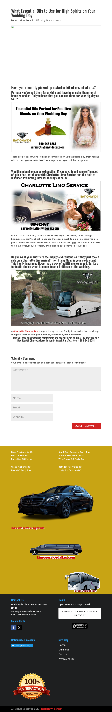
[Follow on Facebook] (13, 627)
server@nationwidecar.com (26, 611)
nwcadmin (20, 20)
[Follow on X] (19, 627)
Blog (43, 20)
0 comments (54, 20)
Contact (63, 654)
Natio (44, 709)
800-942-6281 (29, 614)
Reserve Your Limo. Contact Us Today (79, 613)
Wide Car (56, 709)
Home (61, 645)
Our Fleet (63, 649)
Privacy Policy (66, 659)
